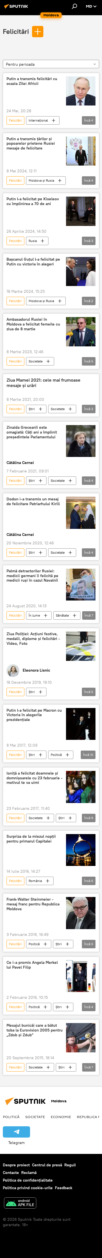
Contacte (11, 1172)
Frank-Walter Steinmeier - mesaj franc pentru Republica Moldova (33, 904)
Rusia (33, 241)
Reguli (70, 1164)
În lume (34, 615)
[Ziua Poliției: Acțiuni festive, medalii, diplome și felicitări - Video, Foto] (80, 646)
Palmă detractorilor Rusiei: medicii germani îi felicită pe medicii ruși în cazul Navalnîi (32, 576)
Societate (35, 361)
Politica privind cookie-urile (28, 1187)
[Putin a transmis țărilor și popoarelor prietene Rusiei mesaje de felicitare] (80, 151)
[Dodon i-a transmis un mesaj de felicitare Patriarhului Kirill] (80, 513)
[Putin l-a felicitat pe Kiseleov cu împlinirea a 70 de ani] (80, 211)
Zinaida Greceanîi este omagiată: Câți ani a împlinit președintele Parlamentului (32, 432)
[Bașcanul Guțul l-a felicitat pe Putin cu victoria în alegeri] (80, 271)
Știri (32, 409)
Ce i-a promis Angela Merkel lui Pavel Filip (32, 965)
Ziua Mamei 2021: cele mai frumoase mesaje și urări (43, 382)
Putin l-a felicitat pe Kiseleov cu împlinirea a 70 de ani (33, 201)
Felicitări (16, 31)
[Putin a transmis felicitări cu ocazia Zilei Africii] (80, 90)
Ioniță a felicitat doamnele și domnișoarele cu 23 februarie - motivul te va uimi (35, 778)
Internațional (38, 120)
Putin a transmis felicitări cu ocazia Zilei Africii (32, 81)
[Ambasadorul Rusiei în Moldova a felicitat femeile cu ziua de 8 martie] (80, 331)
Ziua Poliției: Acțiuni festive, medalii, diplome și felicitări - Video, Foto (33, 639)
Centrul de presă (47, 1164)
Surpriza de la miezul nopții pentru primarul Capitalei (31, 839)
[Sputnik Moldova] (17, 8)
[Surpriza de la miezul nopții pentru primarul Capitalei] (80, 850)
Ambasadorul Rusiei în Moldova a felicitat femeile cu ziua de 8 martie (33, 324)
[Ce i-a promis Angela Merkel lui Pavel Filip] (80, 976)
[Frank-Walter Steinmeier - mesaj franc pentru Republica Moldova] (80, 913)
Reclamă (29, 1172)
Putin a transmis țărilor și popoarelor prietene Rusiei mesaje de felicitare (31, 144)
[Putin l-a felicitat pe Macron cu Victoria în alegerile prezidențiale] (80, 724)
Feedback (63, 1187)
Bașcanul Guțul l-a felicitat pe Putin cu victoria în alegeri (33, 262)
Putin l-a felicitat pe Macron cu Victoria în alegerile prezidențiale (34, 715)
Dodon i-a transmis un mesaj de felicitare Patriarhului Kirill (33, 501)
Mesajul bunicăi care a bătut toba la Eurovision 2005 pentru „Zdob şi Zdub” (35, 1030)
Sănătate (62, 615)
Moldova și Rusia (41, 180)
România (35, 881)
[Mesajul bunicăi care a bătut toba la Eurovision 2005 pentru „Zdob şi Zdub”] (80, 1037)
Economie (61, 1116)
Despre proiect (16, 1164)
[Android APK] (20, 1203)
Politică (56, 755)
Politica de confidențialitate (28, 1180)
